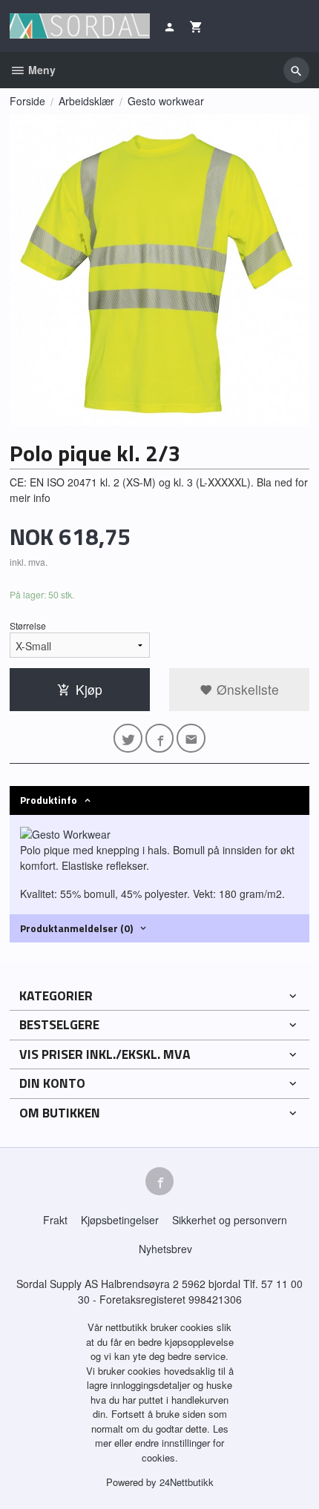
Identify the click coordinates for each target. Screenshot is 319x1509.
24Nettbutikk (187, 1482)
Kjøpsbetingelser (120, 1219)
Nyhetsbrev (165, 1248)
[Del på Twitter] (128, 738)
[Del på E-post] (191, 738)
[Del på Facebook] (159, 738)
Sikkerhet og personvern (229, 1219)
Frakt (55, 1219)
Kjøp (89, 689)
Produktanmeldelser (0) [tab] (76, 928)
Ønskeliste (246, 689)
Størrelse (28, 625)
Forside (27, 100)
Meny (40, 69)
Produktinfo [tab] (48, 800)
